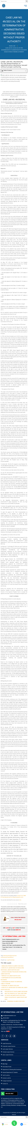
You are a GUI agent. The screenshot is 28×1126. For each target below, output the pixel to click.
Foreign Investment (7, 1080)
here (20, 900)
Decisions (5, 957)
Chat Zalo (24, 1124)
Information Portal (7, 1066)
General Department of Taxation (10, 1072)
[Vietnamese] (9, 1031)
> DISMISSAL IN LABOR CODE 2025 (10, 985)
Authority (12, 955)
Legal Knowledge (11, 960)
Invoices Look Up (7, 1078)
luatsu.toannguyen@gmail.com (9, 941)
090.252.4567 (18, 919)
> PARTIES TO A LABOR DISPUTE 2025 (10, 975)
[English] (7, 1031)
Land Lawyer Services (8, 1049)
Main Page (5, 1064)
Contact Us (5, 1083)
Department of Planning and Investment (12, 1069)
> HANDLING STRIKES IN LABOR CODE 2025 (12, 966)
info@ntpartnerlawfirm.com (12, 939)
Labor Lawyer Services (8, 1054)
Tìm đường (6, 1124)
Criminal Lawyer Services (8, 1052)
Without (11, 957)
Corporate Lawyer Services (9, 1046)
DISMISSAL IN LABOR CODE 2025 (16, 1001)
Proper (8, 957)
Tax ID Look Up (6, 1075)
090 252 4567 (9, 943)
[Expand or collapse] (25, 71)
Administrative (6, 955)
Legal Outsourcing (7, 1043)
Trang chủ (12, 45)
